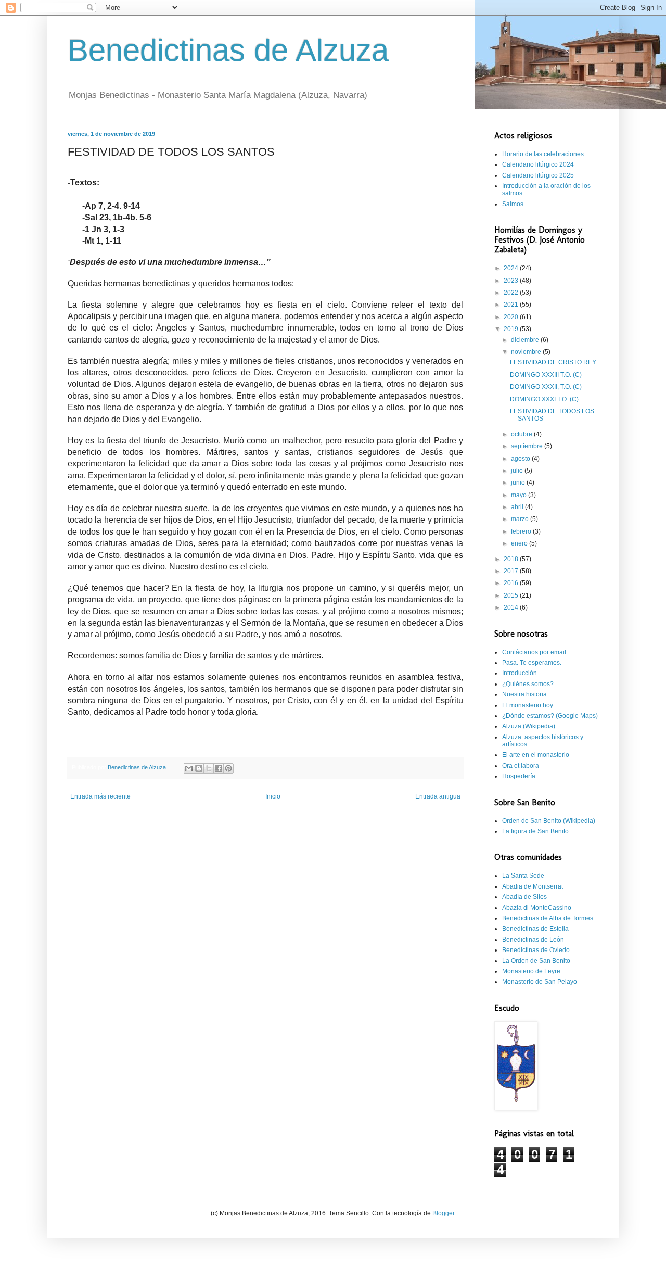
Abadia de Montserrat (532, 886)
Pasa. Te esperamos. (531, 662)
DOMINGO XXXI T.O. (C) (544, 399)
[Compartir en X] (208, 768)
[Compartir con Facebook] (218, 768)
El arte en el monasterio (535, 754)
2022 (512, 292)
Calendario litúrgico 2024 (538, 164)
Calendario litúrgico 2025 (538, 175)
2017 (512, 571)
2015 (512, 595)
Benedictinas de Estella (535, 928)
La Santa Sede (523, 875)
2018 (512, 559)
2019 (512, 329)
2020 (512, 317)
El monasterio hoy (527, 705)
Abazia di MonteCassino (536, 907)
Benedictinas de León (533, 939)
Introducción (519, 673)
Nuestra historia (524, 694)
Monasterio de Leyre (531, 971)
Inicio (272, 796)
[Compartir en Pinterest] (228, 768)
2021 (512, 304)
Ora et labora (520, 765)
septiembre (527, 446)
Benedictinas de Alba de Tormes (547, 918)
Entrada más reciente (100, 796)
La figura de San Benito (535, 831)
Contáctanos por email (534, 652)
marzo (520, 519)
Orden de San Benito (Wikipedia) (548, 821)
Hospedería (518, 776)
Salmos (512, 204)
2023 (512, 280)
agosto (521, 458)
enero (520, 543)
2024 (512, 268)
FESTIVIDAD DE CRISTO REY (553, 362)
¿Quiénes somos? (528, 684)
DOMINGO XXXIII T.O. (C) (546, 374)
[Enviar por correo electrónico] (189, 768)
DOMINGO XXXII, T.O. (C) (546, 386)
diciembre (526, 340)
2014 (512, 607)
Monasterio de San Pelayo (539, 981)
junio (519, 482)
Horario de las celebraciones (543, 154)
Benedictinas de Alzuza (228, 50)
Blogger (443, 1213)
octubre (522, 434)
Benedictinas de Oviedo (536, 950)
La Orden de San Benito (536, 961)
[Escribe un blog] (199, 768)
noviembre (527, 352)
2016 (512, 583)
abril (518, 507)
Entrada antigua (437, 796)
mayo (519, 495)
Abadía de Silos (524, 897)
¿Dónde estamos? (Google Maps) (550, 715)
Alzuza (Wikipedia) (528, 726)
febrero (522, 531)
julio (517, 470)
